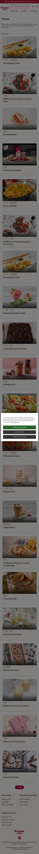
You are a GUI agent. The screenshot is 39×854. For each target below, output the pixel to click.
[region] (19, 427)
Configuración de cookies (19, 436)
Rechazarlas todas (19, 432)
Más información (15, 422)
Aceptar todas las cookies (19, 427)
